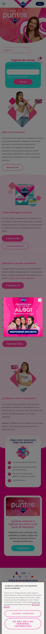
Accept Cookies (23, 613)
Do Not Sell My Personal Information (23, 623)
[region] (23, 608)
